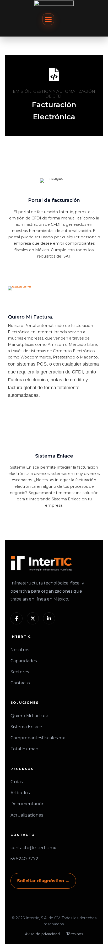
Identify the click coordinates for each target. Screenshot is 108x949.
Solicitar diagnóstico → (43, 880)
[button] (48, 19)
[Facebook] (16, 618)
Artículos (20, 792)
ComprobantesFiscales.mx (37, 737)
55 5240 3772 (24, 858)
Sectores (19, 671)
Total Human (24, 748)
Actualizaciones (26, 815)
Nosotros (19, 649)
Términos (74, 934)
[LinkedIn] (49, 618)
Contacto (20, 682)
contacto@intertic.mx (33, 847)
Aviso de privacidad (42, 934)
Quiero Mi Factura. (30, 317)
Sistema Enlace (54, 456)
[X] (33, 618)
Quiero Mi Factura (29, 715)
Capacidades (23, 660)
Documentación (27, 803)
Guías (16, 781)
